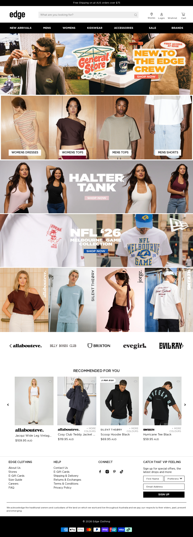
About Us (14, 468)
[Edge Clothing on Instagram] (107, 472)
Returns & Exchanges (67, 480)
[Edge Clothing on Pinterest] (114, 472)
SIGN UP (163, 494)
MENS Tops (120, 152)
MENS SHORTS (168, 152)
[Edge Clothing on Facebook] (100, 472)
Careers (13, 484)
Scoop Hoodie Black (115, 434)
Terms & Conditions (66, 484)
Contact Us (61, 468)
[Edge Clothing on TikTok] (121, 472)
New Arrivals (20, 28)
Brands (177, 28)
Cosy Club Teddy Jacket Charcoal (77, 434)
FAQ (11, 488)
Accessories (123, 28)
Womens (69, 28)
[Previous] (11, 346)
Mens (47, 28)
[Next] (182, 346)
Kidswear (94, 28)
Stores (12, 472)
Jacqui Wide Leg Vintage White (34, 435)
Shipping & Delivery (66, 476)
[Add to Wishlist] (50, 381)
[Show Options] (181, 479)
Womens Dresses (24, 152)
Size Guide (15, 480)
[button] (8, 405)
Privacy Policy (62, 488)
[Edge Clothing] (17, 15)
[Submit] (136, 15)
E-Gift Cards (16, 476)
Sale (152, 28)
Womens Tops (72, 152)
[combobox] (173, 479)
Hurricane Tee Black (157, 434)
